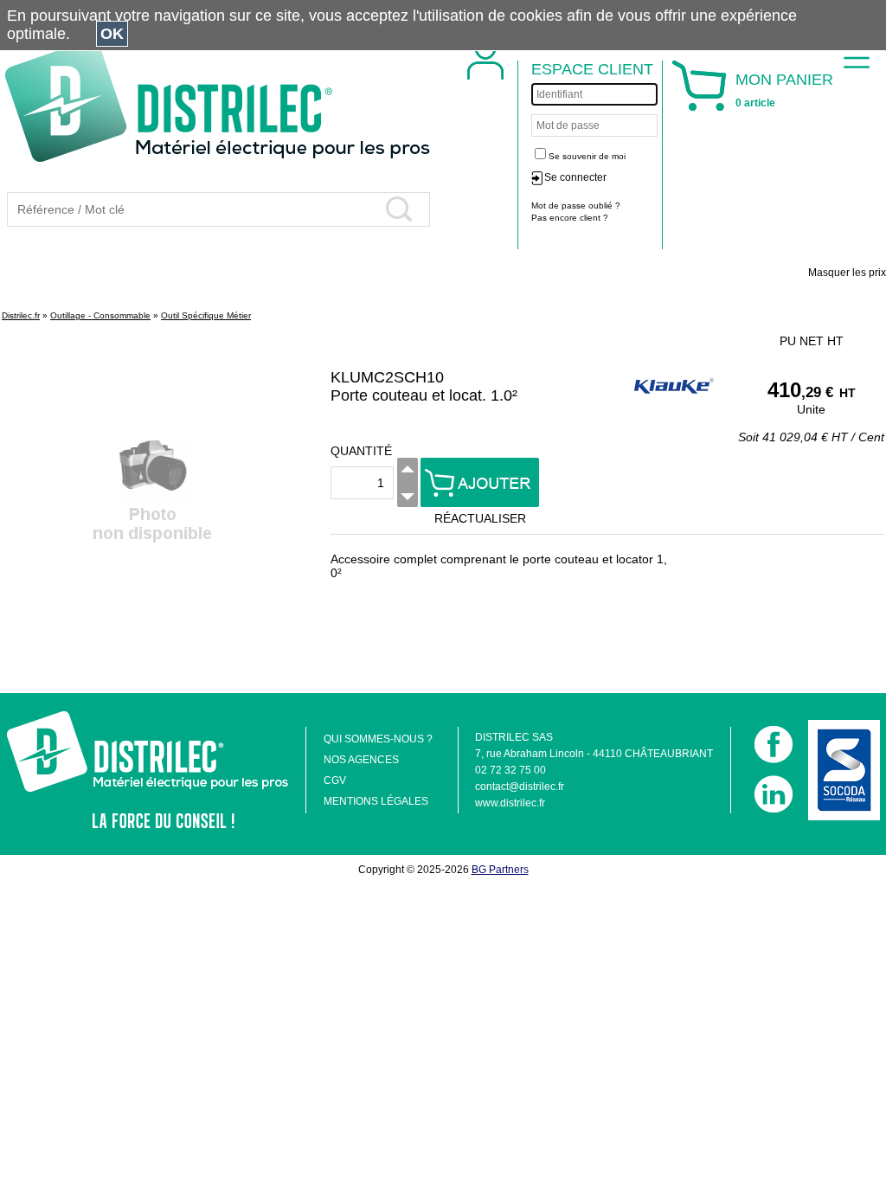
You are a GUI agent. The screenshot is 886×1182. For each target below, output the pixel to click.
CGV (335, 780)
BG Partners (500, 870)
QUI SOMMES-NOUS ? (378, 739)
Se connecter (575, 177)
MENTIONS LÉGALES (376, 801)
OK (112, 33)
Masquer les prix (847, 273)
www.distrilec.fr (510, 803)
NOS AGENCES (361, 760)
